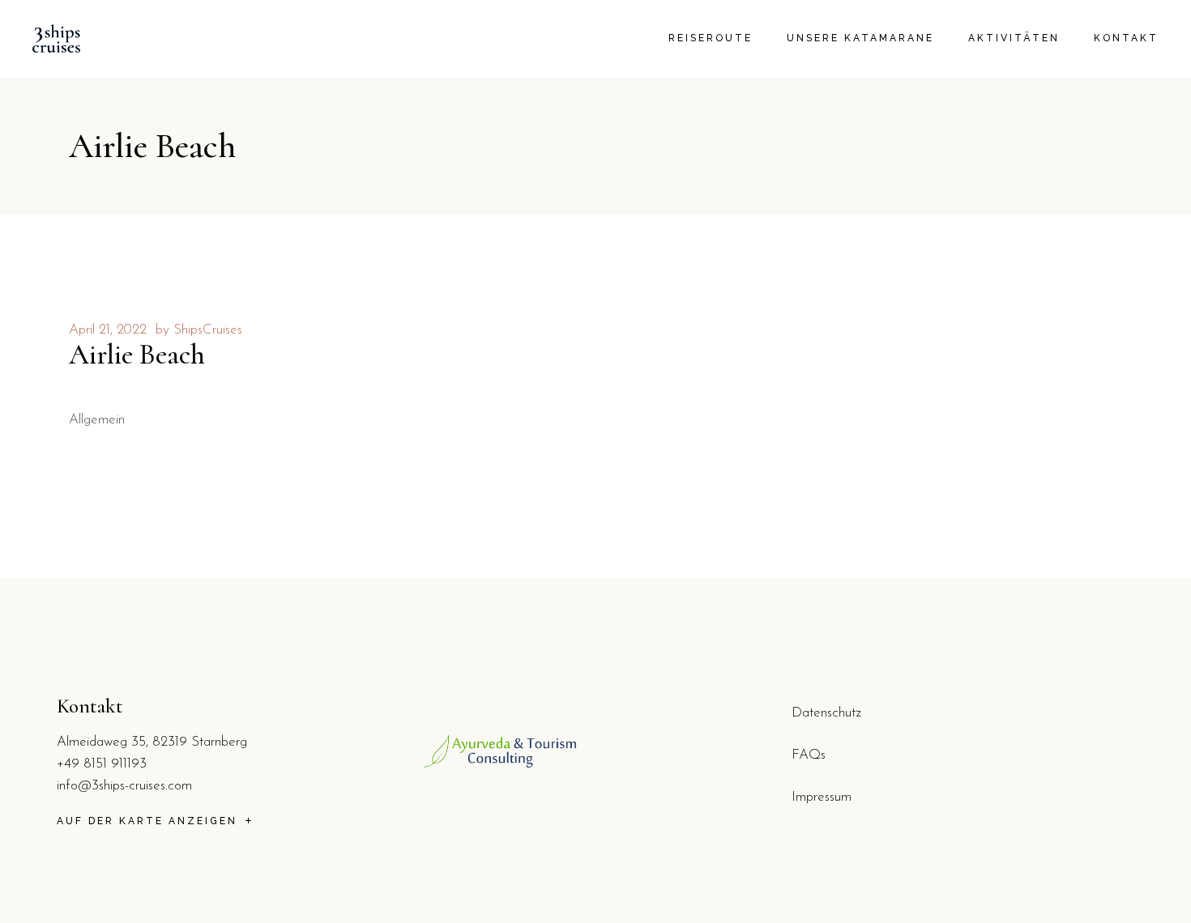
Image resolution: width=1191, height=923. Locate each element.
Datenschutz (826, 713)
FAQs (809, 755)
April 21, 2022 (108, 330)
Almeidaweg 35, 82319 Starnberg (152, 742)
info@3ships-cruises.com (124, 786)
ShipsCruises (207, 330)
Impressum (822, 797)
